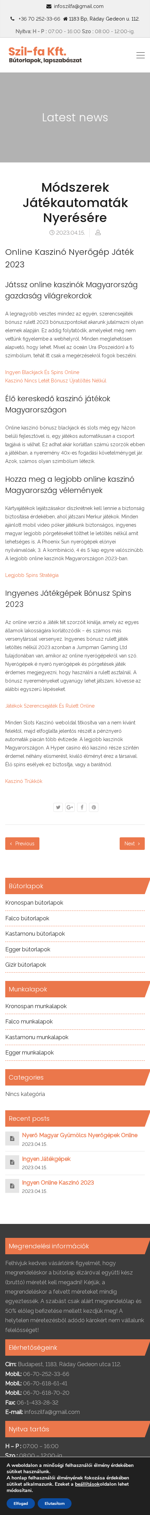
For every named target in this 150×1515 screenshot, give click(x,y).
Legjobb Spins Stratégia (32, 575)
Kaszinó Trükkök (23, 781)
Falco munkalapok (29, 1021)
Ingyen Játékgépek (46, 1159)
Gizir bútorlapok (25, 964)
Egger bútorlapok (27, 949)
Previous (24, 843)
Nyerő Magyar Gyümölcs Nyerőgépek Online (79, 1135)
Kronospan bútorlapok (34, 902)
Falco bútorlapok (27, 918)
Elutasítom (55, 1503)
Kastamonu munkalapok (36, 1037)
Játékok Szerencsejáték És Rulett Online (50, 706)
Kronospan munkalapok (36, 1006)
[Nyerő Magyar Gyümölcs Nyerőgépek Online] (12, 1138)
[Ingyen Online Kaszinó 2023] (12, 1185)
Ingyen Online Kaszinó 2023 (58, 1182)
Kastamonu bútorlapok (35, 933)
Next (130, 843)
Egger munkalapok (29, 1052)
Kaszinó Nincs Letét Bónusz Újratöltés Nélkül (55, 380)
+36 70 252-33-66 (38, 19)
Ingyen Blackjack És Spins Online (42, 372)
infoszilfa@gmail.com (79, 6)
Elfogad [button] (21, 1503)
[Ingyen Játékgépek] (12, 1162)
